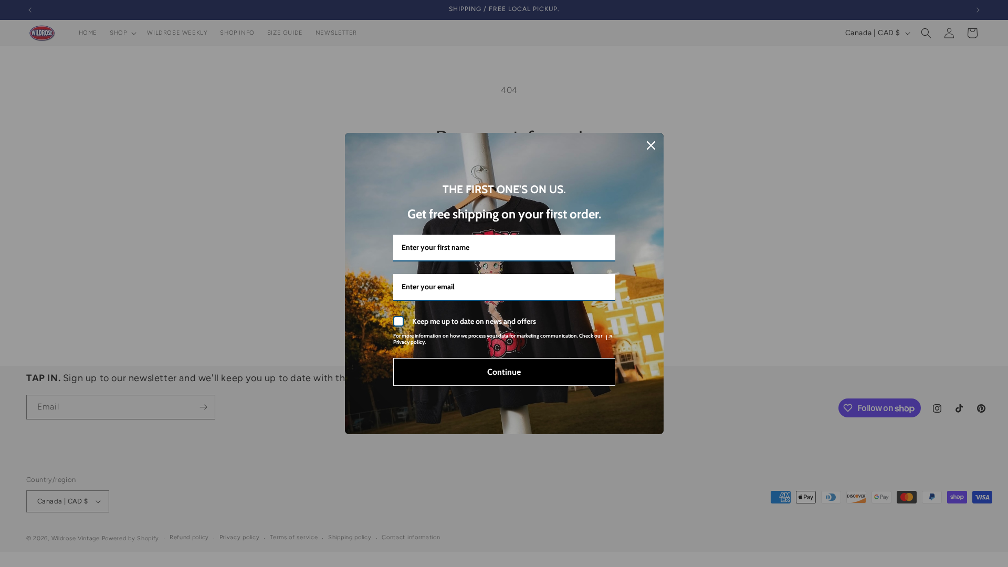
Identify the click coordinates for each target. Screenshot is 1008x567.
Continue (504, 372)
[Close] (651, 145)
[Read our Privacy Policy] (609, 337)
